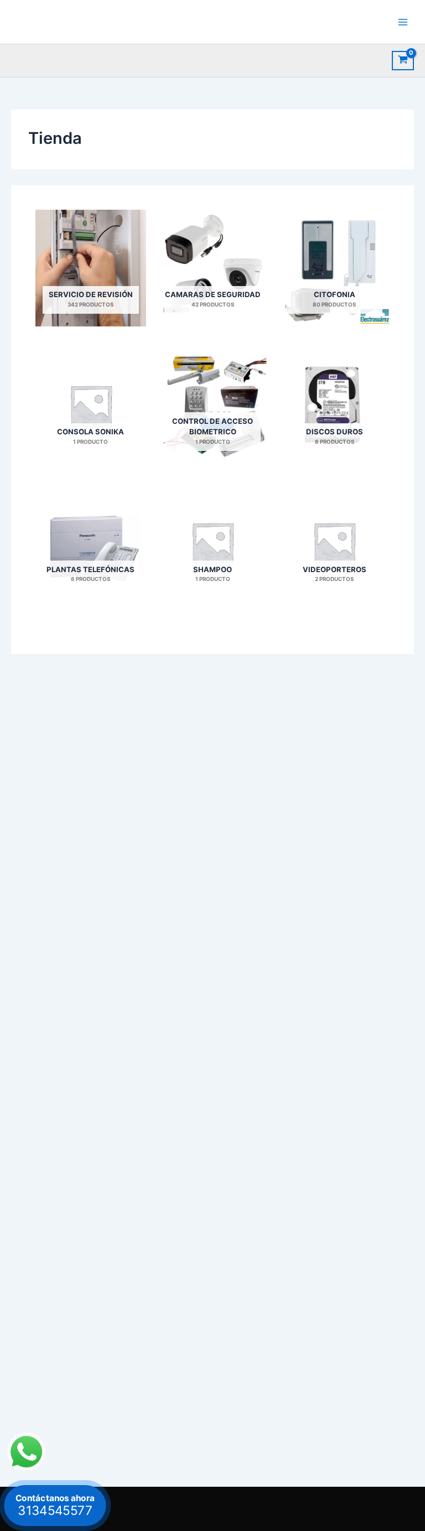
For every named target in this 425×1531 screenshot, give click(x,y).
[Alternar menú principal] (403, 22)
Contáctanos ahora (55, 1505)
